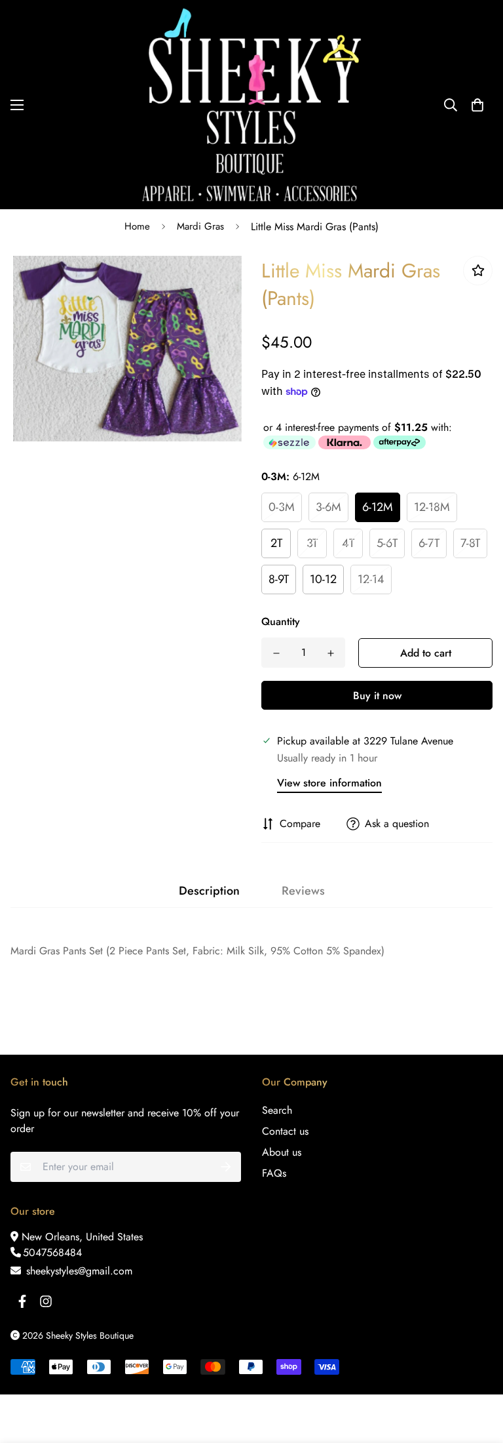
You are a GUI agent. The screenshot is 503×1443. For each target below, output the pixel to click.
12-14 (371, 579)
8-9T (279, 579)
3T (312, 543)
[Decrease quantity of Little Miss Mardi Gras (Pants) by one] (276, 653)
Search (277, 1110)
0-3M (282, 507)
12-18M (432, 507)
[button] (477, 105)
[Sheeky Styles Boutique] (251, 104)
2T (276, 543)
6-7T (429, 543)
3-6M (328, 507)
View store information (329, 782)
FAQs (274, 1173)
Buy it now (377, 695)
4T (348, 543)
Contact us (285, 1131)
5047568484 (52, 1252)
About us (281, 1152)
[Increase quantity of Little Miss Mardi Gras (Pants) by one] (330, 653)
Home (137, 226)
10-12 (323, 579)
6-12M (377, 507)
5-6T (387, 543)
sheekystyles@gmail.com (77, 1270)
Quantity (280, 621)
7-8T (470, 543)
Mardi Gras (200, 226)
